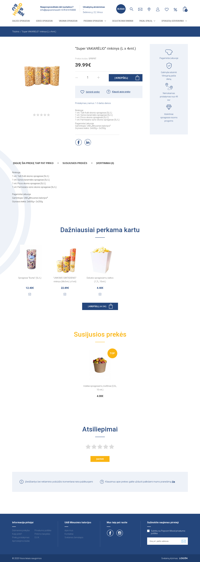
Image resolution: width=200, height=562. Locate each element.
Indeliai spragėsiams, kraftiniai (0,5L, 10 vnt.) (100, 388)
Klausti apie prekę (121, 91)
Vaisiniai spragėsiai (68, 21)
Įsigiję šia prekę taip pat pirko (33, 163)
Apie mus (69, 530)
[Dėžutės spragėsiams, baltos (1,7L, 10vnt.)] (101, 258)
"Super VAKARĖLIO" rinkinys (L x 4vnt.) (38, 31)
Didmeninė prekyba (21, 530)
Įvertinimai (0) (105, 163)
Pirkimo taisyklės (42, 534)
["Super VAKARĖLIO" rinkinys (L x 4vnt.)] (41, 73)
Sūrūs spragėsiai (44, 21)
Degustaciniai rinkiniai (122, 21)
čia (173, 481)
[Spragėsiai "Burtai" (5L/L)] (31, 258)
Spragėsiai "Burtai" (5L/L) (29, 278)
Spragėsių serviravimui (172, 21)
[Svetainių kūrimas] (183, 558)
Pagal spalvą (145, 21)
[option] (100, 373)
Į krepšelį (97, 306)
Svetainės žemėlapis (74, 537)
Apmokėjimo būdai (21, 541)
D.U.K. (37, 537)
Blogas (121, 9)
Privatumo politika (43, 530)
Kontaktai (69, 534)
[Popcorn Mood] (18, 9)
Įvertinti (100, 459)
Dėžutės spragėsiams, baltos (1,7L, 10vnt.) (100, 280)
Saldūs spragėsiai (21, 21)
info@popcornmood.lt (50, 10)
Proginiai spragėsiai (93, 21)
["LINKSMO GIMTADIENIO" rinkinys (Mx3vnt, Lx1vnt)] (66, 258)
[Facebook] (78, 142)
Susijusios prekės (75, 163)
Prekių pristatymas (20, 537)
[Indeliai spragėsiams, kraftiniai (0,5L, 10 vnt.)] (100, 363)
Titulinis (15, 31)
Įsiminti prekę (93, 92)
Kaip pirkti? (17, 534)
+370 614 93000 (68, 10)
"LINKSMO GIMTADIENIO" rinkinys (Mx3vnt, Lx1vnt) (64, 280)
